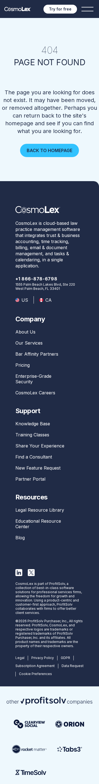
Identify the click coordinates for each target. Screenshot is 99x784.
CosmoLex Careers (35, 392)
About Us (25, 332)
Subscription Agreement (35, 666)
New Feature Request (38, 468)
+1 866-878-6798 (36, 279)
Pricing (22, 365)
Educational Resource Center (38, 523)
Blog (20, 537)
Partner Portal (30, 479)
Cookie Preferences (35, 674)
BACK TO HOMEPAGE (49, 150)
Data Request (73, 666)
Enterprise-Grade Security (33, 378)
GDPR (65, 658)
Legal (19, 658)
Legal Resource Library (39, 510)
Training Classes (32, 434)
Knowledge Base (32, 423)
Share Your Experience (39, 446)
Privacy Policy (42, 658)
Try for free (60, 9)
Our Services (29, 343)
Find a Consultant (33, 457)
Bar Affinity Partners (36, 354)
